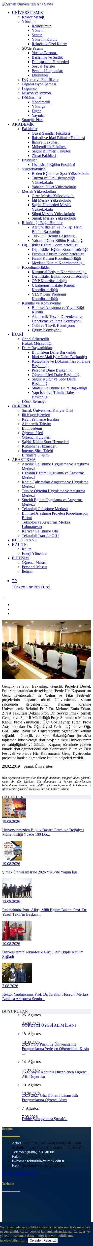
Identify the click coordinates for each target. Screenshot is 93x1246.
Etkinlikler (40, 75)
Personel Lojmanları (47, 71)
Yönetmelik (41, 102)
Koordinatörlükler (36, 267)
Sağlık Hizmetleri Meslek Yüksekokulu (51, 207)
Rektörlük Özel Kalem (49, 44)
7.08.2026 (10, 986)
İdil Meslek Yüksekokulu (51, 200)
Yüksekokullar (33, 169)
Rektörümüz (41, 26)
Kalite (26, 549)
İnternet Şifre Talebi (37, 451)
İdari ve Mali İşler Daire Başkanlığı (59, 357)
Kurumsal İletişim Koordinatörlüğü (59, 272)
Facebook (10, 1174)
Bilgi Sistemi (32, 428)
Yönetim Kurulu (45, 39)
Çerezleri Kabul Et (43, 1240)
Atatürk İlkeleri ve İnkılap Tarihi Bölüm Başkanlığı (57, 229)
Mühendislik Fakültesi (49, 147)
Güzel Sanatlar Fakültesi (51, 133)
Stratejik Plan (32, 120)
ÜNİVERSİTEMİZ (27, 12)
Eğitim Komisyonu (47, 330)
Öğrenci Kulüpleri (36, 437)
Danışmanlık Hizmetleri (50, 62)
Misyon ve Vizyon (36, 93)
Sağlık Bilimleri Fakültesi (51, 151)
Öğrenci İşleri (32, 433)
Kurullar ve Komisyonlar (41, 303)
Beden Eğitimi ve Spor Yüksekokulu (60, 173)
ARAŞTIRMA (24, 459)
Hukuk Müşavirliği (37, 343)
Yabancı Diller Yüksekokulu (54, 187)
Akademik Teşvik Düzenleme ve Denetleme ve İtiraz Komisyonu (57, 318)
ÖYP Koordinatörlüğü (49, 281)
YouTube (29, 1174)
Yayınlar (38, 115)
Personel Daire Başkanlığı (52, 370)
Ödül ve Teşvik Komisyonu (53, 325)
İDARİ (17, 334)
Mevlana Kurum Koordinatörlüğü (58, 263)
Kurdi (45, 587)
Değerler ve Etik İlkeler (40, 79)
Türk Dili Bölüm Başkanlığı (54, 236)
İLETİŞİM (20, 558)
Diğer (36, 111)
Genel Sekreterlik (35, 339)
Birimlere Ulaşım (35, 455)
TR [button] (14, 581)
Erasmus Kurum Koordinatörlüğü (58, 254)
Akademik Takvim (36, 424)
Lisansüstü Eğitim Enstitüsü (53, 164)
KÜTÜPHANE (24, 540)
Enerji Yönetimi (34, 553)
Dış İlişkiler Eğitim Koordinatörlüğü (50, 245)
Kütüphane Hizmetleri (39, 446)
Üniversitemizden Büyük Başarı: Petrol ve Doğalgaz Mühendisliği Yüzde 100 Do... (43, 832)
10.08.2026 (11, 944)
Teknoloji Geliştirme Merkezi (45, 509)
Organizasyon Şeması (39, 84)
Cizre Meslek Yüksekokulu (53, 196)
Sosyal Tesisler (43, 66)
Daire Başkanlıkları (37, 348)
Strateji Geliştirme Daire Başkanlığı (59, 388)
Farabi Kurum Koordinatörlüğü (56, 258)
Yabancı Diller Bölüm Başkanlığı (58, 240)
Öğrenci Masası (34, 562)
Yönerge (38, 106)
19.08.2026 (11, 821)
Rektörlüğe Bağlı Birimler (42, 223)
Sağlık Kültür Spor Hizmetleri (45, 442)
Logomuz (29, 88)
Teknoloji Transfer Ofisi (40, 535)
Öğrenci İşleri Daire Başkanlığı (56, 375)
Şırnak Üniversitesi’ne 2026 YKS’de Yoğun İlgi (39, 872)
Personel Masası (34, 567)
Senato (37, 35)
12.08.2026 (11, 901)
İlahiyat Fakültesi (45, 142)
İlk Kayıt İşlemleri (36, 415)
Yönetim (28, 21)
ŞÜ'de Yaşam (32, 48)
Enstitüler (29, 160)
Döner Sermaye (34, 401)
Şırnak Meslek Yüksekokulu (54, 218)
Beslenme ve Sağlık (47, 57)
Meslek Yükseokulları (39, 191)
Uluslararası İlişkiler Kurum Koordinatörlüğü (53, 287)
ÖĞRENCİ (21, 406)
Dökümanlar (31, 97)
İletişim (27, 571)
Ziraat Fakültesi (44, 155)
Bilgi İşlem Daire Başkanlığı (54, 352)
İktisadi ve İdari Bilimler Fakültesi (58, 138)
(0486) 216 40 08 (40, 1152)
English (33, 587)
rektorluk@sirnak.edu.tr (45, 1161)
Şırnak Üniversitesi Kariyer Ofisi (47, 410)
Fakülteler (29, 129)
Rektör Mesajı (33, 17)
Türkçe (18, 587)
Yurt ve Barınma (45, 53)
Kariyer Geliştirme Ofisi (41, 531)
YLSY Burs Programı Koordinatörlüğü (49, 296)
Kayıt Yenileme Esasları (40, 419)
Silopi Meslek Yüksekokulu (53, 214)
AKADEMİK (23, 124)
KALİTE (19, 544)
